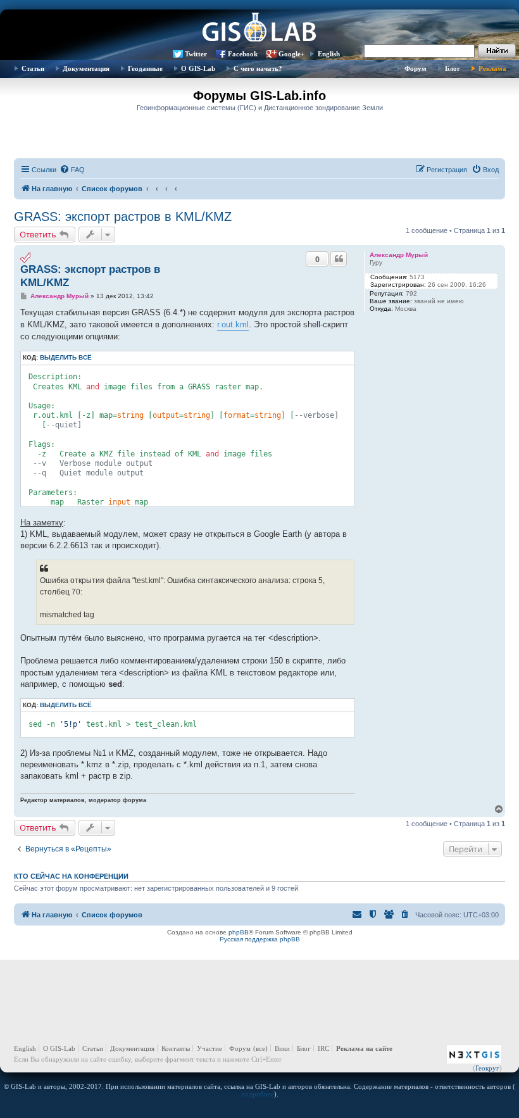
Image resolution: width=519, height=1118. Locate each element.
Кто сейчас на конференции (71, 876)
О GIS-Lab (198, 68)
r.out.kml (233, 324)
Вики (282, 1048)
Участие (209, 1048)
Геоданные (145, 68)
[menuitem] (72, 169)
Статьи (33, 68)
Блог (452, 68)
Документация (86, 68)
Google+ (291, 54)
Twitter (196, 54)
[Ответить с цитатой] (338, 259)
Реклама (492, 68)
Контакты (175, 1048)
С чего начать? (258, 68)
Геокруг (487, 1068)
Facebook (243, 54)
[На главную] (259, 28)
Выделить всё (66, 357)
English (329, 54)
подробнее (257, 1094)
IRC (323, 1048)
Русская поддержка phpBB (260, 939)
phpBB (238, 932)
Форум (415, 68)
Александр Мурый (399, 254)
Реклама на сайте (364, 1048)
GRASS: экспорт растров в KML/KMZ (123, 216)
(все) (260, 1048)
